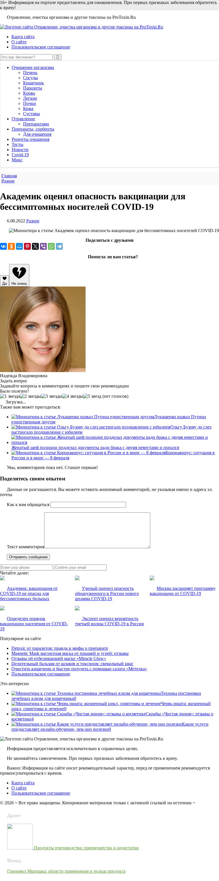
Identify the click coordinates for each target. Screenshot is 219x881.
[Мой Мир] (19, 246)
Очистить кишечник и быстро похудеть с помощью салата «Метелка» (79, 668)
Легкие (30, 98)
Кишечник (33, 82)
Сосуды (30, 77)
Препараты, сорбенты (33, 129)
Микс (17, 159)
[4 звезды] (72, 396)
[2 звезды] (30, 396)
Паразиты (32, 88)
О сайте (19, 41)
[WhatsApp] (51, 246)
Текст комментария (25, 546)
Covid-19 (20, 154)
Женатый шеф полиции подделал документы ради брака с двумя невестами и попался (95, 447)
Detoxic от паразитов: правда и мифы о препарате (59, 648)
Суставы (31, 113)
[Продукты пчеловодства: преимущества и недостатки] (20, 847)
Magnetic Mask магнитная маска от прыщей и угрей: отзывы (70, 653)
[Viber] (43, 246)
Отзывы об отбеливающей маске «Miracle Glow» (58, 658)
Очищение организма (33, 67)
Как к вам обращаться (28, 504)
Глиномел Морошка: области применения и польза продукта (66, 871)
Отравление (23, 118)
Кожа (28, 108)
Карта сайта (23, 36)
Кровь (29, 93)
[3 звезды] (51, 396)
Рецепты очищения (30, 139)
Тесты (17, 144)
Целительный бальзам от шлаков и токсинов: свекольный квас (72, 663)
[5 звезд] (92, 396)
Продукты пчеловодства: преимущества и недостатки (86, 847)
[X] (35, 246)
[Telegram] (59, 246)
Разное (32, 220)
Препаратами (36, 123)
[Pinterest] (27, 246)
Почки (29, 103)
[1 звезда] (10, 396)
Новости (20, 149)
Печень (30, 72)
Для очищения (37, 134)
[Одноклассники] (11, 246)
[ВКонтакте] (3, 246)
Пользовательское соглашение (40, 46)
